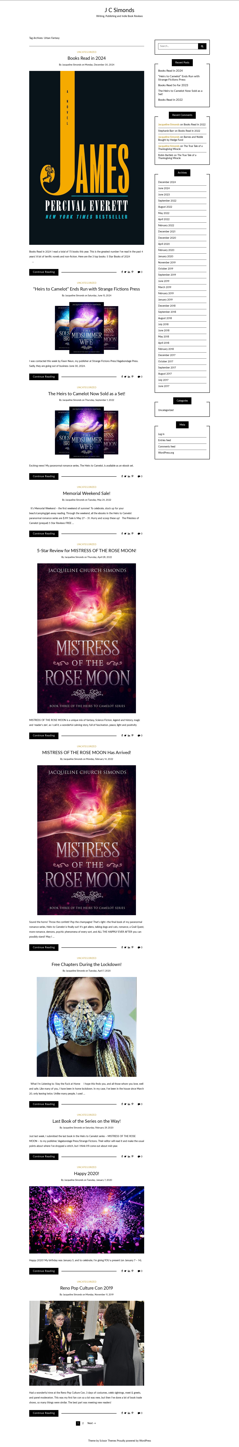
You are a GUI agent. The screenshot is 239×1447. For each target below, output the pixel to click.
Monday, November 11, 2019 (100, 1295)
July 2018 (163, 324)
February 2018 (166, 349)
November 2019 (167, 262)
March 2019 (164, 287)
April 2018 (163, 343)
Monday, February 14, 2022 (99, 759)
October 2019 (165, 269)
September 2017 (167, 368)
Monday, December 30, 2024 (99, 65)
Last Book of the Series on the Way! (86, 1121)
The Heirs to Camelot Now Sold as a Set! (86, 394)
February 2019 (166, 293)
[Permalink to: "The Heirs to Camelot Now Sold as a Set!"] (86, 432)
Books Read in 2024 (87, 58)
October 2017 (165, 361)
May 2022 (163, 213)
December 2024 (167, 182)
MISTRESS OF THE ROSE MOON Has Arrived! (86, 753)
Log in (161, 434)
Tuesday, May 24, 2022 (99, 500)
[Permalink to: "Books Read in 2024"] (86, 158)
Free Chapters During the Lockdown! (87, 964)
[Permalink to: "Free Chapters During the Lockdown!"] (86, 1027)
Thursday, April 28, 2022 (99, 557)
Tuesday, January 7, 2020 (99, 1180)
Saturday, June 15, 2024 (99, 296)
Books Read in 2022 (170, 99)
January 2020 (165, 256)
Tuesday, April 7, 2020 (100, 971)
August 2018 (165, 318)
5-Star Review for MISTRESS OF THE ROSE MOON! (86, 551)
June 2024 (164, 188)
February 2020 (166, 250)
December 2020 (167, 238)
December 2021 (166, 231)
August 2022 (165, 207)
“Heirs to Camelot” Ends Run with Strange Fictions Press (86, 289)
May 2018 (163, 337)
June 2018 (163, 330)
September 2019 (167, 275)
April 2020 (164, 244)
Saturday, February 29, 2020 (100, 1128)
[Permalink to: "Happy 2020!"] (86, 1220)
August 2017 (165, 374)
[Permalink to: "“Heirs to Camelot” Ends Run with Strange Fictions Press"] (86, 328)
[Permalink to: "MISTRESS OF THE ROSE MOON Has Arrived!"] (86, 840)
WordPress (145, 1441)
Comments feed (166, 447)
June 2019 (163, 281)
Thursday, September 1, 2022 (99, 400)
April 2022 (164, 219)
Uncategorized (86, 52)
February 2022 (166, 225)
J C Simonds (119, 10)
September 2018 (167, 312)
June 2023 (164, 195)
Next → (91, 1423)
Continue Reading (44, 272)
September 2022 (167, 201)
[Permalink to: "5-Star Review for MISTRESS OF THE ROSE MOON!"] (86, 638)
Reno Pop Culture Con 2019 (86, 1288)
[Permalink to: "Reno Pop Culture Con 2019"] (86, 1343)
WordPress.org (166, 453)
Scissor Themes (108, 1441)
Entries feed (164, 440)
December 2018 (166, 306)
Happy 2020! (86, 1174)
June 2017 (163, 386)
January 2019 (165, 300)
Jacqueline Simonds (71, 65)
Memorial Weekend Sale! (86, 493)
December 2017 (166, 355)
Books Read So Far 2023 (173, 85)
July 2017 (163, 380)
